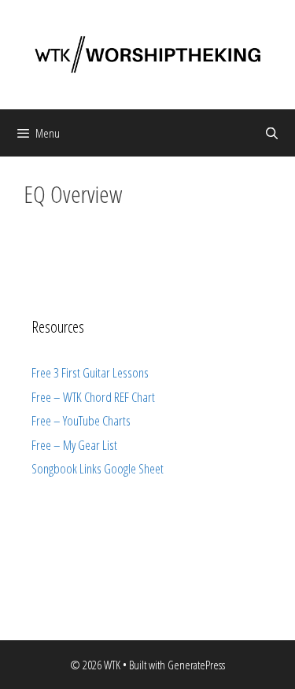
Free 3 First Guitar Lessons (90, 372)
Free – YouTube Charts (81, 420)
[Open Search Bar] (272, 133)
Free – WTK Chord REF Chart (93, 397)
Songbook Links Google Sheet (97, 468)
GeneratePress (196, 664)
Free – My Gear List (74, 445)
